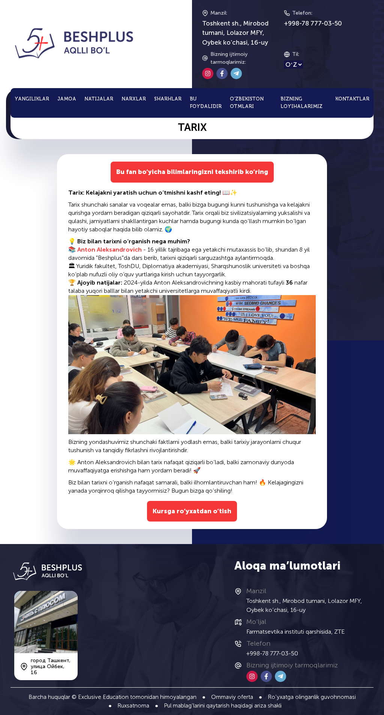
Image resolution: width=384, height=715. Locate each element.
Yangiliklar (32, 99)
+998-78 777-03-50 (313, 23)
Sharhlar (168, 99)
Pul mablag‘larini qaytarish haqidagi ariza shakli (223, 705)
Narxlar (134, 99)
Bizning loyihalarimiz (301, 103)
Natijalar (98, 99)
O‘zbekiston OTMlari (247, 103)
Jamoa (66, 99)
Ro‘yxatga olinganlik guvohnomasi (312, 697)
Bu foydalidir (206, 103)
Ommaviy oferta (232, 697)
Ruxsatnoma (133, 705)
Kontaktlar (352, 99)
